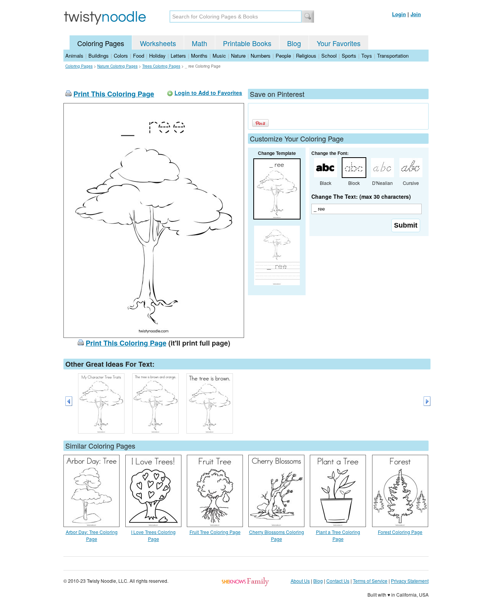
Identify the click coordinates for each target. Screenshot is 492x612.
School (329, 55)
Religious (306, 55)
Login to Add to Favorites (208, 92)
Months (199, 55)
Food (138, 55)
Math (199, 43)
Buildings (98, 55)
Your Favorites (339, 43)
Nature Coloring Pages (117, 66)
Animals (74, 55)
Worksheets (158, 43)
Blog (294, 43)
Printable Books (247, 43)
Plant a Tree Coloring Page (338, 535)
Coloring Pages (100, 43)
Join (416, 14)
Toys (366, 55)
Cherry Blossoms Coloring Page (276, 535)
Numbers (261, 55)
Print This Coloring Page (113, 94)
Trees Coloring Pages (161, 66)
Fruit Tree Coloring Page (215, 532)
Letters (178, 55)
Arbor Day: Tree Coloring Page (92, 535)
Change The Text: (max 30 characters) (361, 196)
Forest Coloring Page (400, 532)
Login (399, 14)
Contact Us (337, 580)
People (283, 55)
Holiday (157, 55)
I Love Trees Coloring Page (153, 535)
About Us (300, 580)
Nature (238, 55)
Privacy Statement (410, 580)
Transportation (393, 55)
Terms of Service (370, 580)
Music (219, 55)
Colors (121, 55)
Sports (349, 55)
